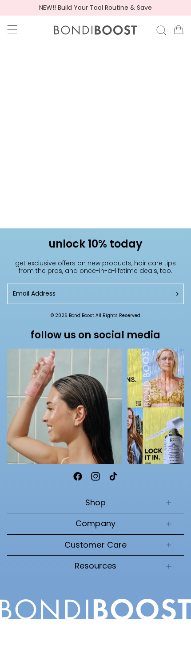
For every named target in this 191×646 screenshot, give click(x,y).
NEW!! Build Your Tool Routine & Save (95, 8)
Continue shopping (95, 168)
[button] (12, 29)
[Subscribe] (174, 293)
